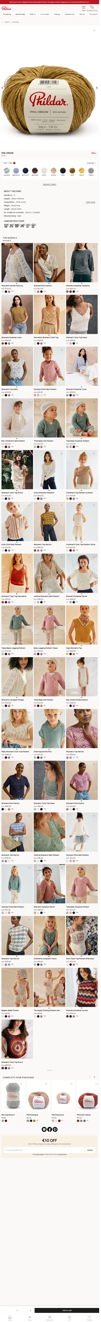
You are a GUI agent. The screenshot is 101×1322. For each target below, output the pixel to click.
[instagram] (44, 1129)
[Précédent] (90, 1077)
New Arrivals (20, 14)
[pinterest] (55, 1129)
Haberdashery (70, 14)
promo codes (40, 1154)
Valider (90, 1150)
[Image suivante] (96, 88)
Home (7, 22)
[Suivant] (94, 1077)
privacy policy (63, 1154)
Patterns (33, 14)
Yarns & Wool (44, 14)
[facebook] (49, 1129)
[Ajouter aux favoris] (94, 30)
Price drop (7, 14)
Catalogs (57, 14)
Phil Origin (16, 22)
